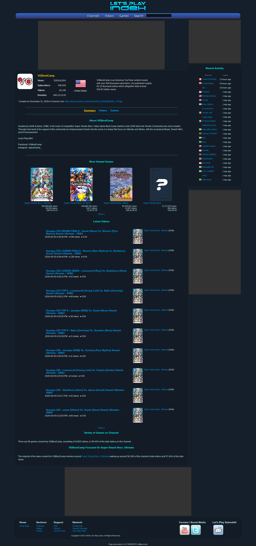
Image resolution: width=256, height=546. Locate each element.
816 (203, 88)
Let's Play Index (79, 531)
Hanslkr (205, 150)
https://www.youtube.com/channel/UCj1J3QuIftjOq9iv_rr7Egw (93, 101)
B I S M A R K (207, 109)
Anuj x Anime (207, 104)
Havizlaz (206, 92)
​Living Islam (207, 117)
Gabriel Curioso (208, 146)
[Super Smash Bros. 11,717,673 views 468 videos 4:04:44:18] (161, 168)
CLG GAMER (208, 171)
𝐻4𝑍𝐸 (204, 176)
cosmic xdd (207, 113)
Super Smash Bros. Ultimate (156, 230)
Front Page (24, 526)
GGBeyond (77, 526)
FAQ (56, 526)
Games (114, 110)
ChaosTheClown (209, 79)
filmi (203, 138)
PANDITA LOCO (209, 125)
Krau (204, 142)
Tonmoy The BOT (209, 133)
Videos (103, 110)
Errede (205, 100)
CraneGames (208, 83)
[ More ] (101, 214)
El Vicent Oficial (208, 121)
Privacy (57, 528)
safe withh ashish (209, 129)
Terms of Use (59, 531)
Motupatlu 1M (208, 167)
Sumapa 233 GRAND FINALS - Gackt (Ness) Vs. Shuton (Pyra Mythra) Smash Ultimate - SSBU (82, 232)
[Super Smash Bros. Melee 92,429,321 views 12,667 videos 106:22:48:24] (121, 168)
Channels (40, 526)
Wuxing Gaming (209, 96)
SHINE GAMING (209, 154)
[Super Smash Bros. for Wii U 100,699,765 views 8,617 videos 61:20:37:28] (81, 168)
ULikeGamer (207, 159)
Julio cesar (206, 180)
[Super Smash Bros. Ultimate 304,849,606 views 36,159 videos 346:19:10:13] (42, 168)
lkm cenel (206, 163)
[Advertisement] (101, 45)
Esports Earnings (80, 528)
